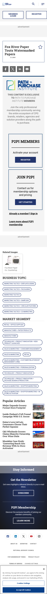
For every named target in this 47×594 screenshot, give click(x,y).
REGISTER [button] (25, 159)
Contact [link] (33, 544)
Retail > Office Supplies (13, 325)
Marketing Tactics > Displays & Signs (19, 284)
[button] (43, 4)
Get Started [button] (25, 202)
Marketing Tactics (12, 295)
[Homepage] (7, 4)
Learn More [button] (23, 520)
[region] (23, 579)
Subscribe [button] (23, 493)
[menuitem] (5, 69)
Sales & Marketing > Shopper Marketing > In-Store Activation (22, 392)
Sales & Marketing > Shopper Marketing (20, 386)
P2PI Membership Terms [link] (17, 557)
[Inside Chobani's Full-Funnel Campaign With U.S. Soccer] (38, 415)
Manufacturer (10, 336)
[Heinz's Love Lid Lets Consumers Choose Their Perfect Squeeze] (38, 425)
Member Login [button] (13, 15)
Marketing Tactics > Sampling (16, 300)
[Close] (44, 569)
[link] (5, 69)
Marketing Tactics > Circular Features (20, 306)
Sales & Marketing (11, 354)
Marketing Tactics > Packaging (17, 289)
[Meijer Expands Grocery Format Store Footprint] (38, 407)
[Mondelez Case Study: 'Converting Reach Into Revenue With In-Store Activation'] (38, 445)
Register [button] (36, 14)
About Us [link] (13, 544)
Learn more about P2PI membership (21, 223)
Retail (26, 354)
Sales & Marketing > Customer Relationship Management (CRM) (22, 361)
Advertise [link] (23, 544)
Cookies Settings (31, 563)
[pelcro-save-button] (39, 47)
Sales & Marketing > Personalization (19, 367)
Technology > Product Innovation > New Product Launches (21, 342)
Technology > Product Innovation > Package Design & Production (19, 379)
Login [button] (23, 213)
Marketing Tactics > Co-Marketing (18, 312)
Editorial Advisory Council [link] (23, 550)
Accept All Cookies (23, 590)
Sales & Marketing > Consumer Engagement (22, 349)
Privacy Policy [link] (33, 557)
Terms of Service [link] (15, 564)
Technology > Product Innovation (18, 373)
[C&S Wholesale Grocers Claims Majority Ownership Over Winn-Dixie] (38, 434)
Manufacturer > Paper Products (17, 330)
